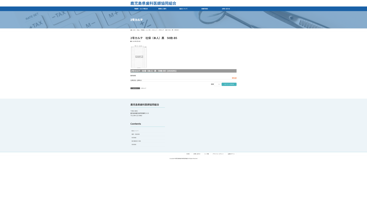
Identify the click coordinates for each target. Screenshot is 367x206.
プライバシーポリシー (218, 154)
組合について (135, 131)
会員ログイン (231, 154)
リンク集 (206, 154)
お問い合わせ (196, 154)
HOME (188, 154)
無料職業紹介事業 (136, 141)
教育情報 (134, 137)
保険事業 (134, 144)
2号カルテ (143, 88)
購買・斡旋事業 (136, 134)
